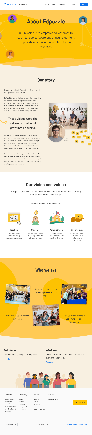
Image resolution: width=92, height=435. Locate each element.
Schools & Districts (10, 409)
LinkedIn (21, 409)
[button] (11, 424)
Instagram (22, 407)
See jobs (7, 359)
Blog (20, 399)
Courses (7, 411)
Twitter (21, 402)
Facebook (22, 404)
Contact (36, 404)
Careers (36, 402)
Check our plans (53, 399)
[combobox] (11, 424)
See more (49, 362)
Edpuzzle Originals (10, 406)
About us (36, 399)
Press (35, 407)
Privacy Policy (83, 425)
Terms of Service (72, 425)
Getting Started (9, 399)
